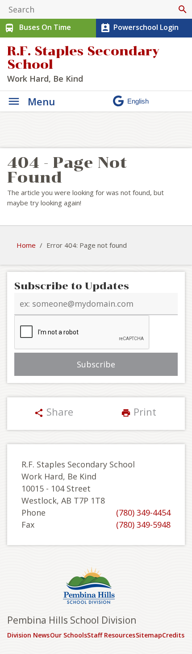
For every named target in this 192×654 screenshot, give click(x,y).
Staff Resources (111, 635)
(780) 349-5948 (143, 524)
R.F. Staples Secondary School (83, 58)
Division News (28, 635)
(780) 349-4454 (143, 512)
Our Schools (68, 635)
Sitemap (149, 635)
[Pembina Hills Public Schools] (96, 587)
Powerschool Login (139, 27)
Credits (173, 635)
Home (26, 245)
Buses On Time (37, 27)
